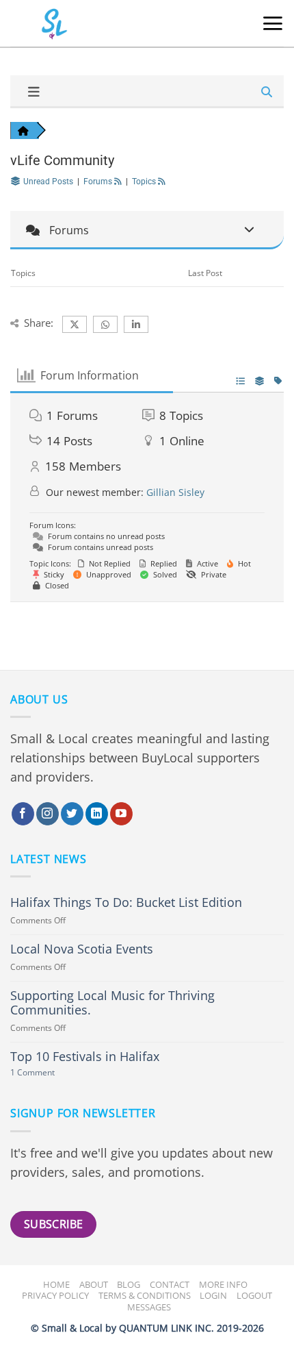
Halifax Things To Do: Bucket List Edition (126, 902)
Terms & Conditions (144, 1295)
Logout (254, 1295)
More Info (223, 1284)
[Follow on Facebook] (23, 813)
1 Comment (48, 1073)
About (93, 1284)
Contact (169, 1284)
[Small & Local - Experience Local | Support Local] (44, 24)
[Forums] (23, 130)
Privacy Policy (55, 1295)
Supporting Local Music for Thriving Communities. (112, 1002)
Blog (128, 1284)
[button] (272, 23)
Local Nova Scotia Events (81, 949)
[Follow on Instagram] (47, 813)
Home (56, 1284)
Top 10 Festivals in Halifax (84, 1056)
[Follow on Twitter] (72, 813)
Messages (149, 1307)
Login (213, 1295)
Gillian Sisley (175, 492)
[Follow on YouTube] (121, 813)
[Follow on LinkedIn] (96, 813)
